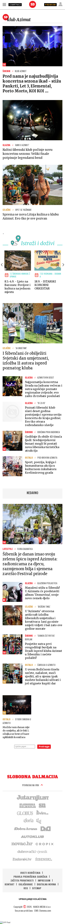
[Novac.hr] (22, 843)
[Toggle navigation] (4, 4)
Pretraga (44, 746)
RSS (26, 888)
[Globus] (25, 812)
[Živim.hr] (42, 812)
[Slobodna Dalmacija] (32, 4)
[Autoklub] (32, 836)
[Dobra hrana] (26, 828)
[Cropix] (44, 843)
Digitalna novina (46, 884)
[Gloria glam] (39, 820)
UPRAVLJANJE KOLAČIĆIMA (32, 899)
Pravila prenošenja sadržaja (30, 876)
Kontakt (9, 884)
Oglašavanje (26, 884)
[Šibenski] (43, 859)
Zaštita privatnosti (22, 880)
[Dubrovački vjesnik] (32, 851)
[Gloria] (28, 820)
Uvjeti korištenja (30, 873)
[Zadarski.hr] (22, 859)
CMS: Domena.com (42, 910)
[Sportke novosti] (42, 805)
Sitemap (36, 888)
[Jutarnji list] (32, 797)
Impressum (44, 880)
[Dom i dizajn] (45, 828)
